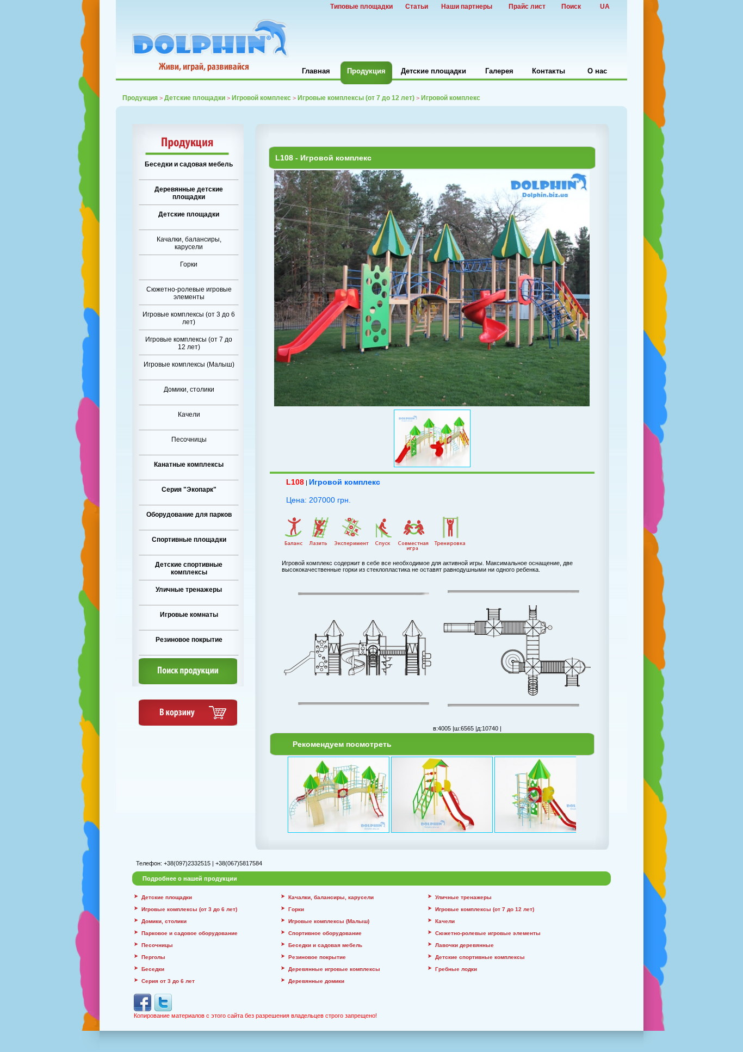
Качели (189, 414)
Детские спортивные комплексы (188, 568)
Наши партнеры (466, 6)
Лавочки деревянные (464, 945)
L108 (295, 482)
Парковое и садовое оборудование (189, 933)
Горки (188, 264)
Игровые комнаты (189, 614)
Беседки (152, 969)
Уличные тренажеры (189, 589)
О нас (597, 71)
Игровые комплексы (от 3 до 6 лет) (189, 318)
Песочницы (189, 439)
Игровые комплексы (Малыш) (189, 364)
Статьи (416, 6)
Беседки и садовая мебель (189, 164)
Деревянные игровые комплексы (334, 969)
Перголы (153, 957)
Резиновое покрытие (189, 639)
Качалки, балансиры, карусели (189, 243)
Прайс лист (527, 6)
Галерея (499, 71)
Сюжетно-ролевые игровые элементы (189, 293)
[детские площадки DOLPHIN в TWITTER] (163, 1009)
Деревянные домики (316, 981)
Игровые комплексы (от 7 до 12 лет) (356, 98)
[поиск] (188, 682)
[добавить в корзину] (188, 723)
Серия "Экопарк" (189, 489)
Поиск (571, 6)
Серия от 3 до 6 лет (168, 981)
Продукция (366, 71)
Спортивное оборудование (325, 933)
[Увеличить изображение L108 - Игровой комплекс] (432, 404)
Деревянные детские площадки (188, 193)
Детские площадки (433, 71)
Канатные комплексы (189, 464)
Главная (316, 71)
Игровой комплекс (344, 482)
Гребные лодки (456, 969)
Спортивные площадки (189, 539)
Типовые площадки (361, 6)
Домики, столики (189, 389)
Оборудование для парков (189, 514)
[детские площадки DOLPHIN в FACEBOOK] (142, 1009)
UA (605, 6)
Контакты (548, 71)
